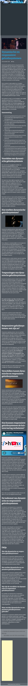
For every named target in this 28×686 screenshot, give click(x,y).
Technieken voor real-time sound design (15, 635)
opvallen (12, 164)
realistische (11, 300)
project (18, 353)
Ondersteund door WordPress (14, 684)
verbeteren (19, 103)
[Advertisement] (14, 21)
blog (13, 61)
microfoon (20, 233)
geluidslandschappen (9, 361)
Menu (3, 4)
